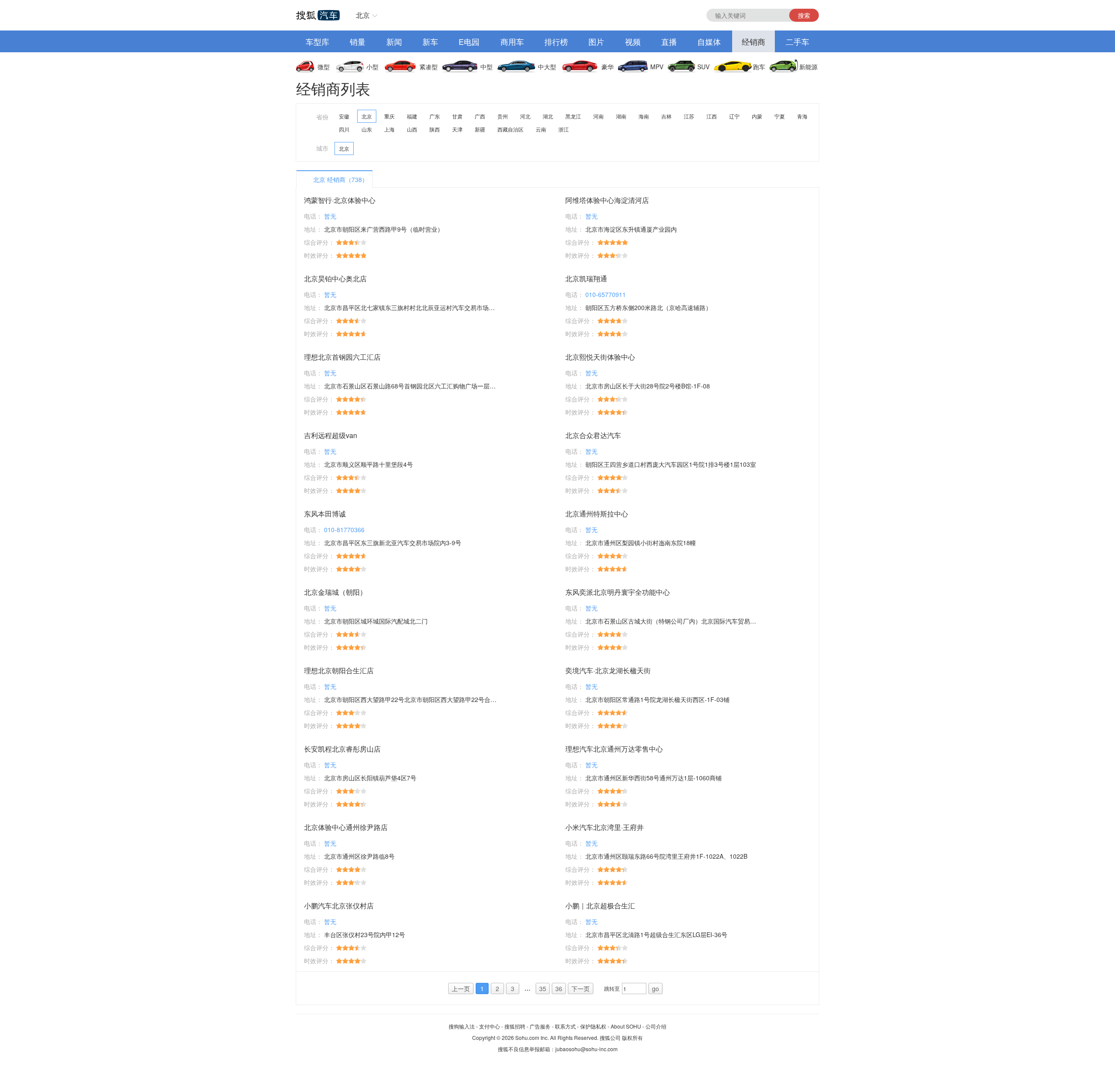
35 (542, 988)
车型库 (317, 41)
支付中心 (489, 1026)
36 (558, 988)
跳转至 (612, 988)
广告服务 (540, 1026)
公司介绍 (655, 1026)
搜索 (804, 15)
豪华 (607, 66)
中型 (486, 66)
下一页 (580, 988)
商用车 (512, 41)
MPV (656, 66)
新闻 (394, 41)
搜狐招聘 (514, 1026)
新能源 (808, 66)
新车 (430, 41)
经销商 (753, 41)
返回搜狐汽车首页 (318, 15)
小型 (372, 66)
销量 (357, 41)
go (655, 988)
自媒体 (709, 41)
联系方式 (565, 1026)
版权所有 (632, 1037)
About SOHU (626, 1026)
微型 (324, 66)
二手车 (797, 41)
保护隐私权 (593, 1026)
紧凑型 (428, 66)
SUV (703, 66)
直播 (669, 41)
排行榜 (556, 41)
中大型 (547, 66)
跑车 (759, 66)
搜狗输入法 (462, 1026)
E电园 (469, 41)
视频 (633, 41)
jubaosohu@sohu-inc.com (586, 1049)
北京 (363, 15)
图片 (596, 41)
